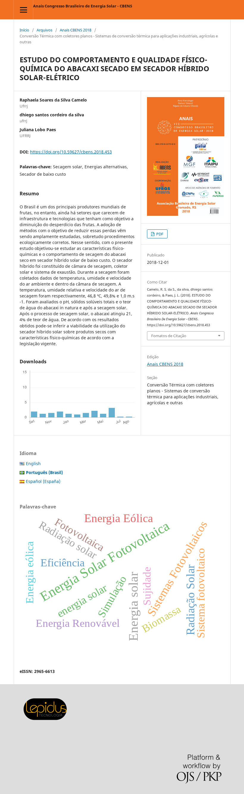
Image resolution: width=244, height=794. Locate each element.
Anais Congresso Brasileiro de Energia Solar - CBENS (82, 6)
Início (24, 30)
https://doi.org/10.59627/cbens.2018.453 (71, 152)
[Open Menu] (23, 9)
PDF (159, 234)
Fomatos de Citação (168, 335)
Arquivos (44, 30)
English (33, 463)
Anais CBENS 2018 (75, 30)
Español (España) (43, 481)
